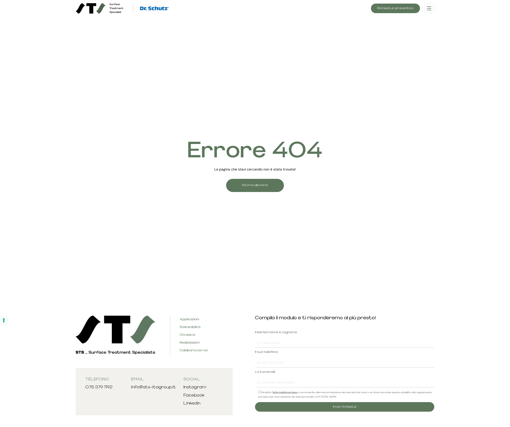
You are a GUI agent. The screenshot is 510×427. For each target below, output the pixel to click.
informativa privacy (285, 392)
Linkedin (191, 403)
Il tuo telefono (266, 352)
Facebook (194, 395)
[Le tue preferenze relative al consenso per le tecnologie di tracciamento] (4, 320)
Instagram (194, 387)
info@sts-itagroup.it (153, 387)
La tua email (265, 372)
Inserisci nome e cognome (276, 332)
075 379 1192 (99, 387)
